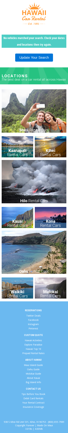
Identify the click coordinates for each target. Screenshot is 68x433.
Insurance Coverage (33, 406)
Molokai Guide (33, 373)
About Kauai (33, 377)
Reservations (33, 310)
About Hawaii (33, 360)
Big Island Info (33, 382)
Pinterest (33, 328)
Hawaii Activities (33, 340)
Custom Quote (33, 335)
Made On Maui (45, 425)
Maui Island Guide (33, 365)
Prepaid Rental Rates (33, 353)
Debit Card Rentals (33, 398)
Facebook (33, 319)
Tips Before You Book (33, 394)
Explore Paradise (33, 344)
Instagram (33, 324)
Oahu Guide (33, 369)
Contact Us (33, 389)
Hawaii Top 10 (33, 348)
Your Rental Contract (33, 402)
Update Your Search (34, 57)
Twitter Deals (33, 315)
